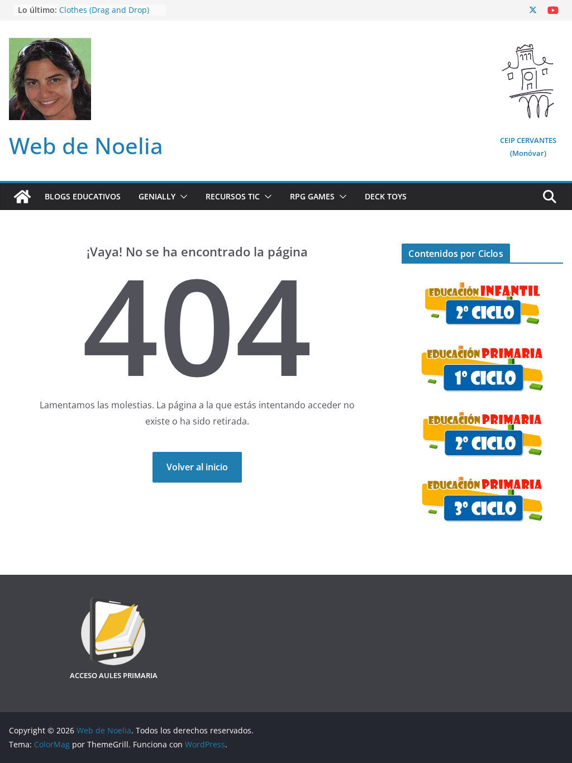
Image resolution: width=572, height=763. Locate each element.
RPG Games (312, 196)
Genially (157, 196)
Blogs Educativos (83, 196)
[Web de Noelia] (22, 196)
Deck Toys (386, 196)
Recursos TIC (233, 196)
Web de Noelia (86, 145)
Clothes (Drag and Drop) (104, 10)
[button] (181, 196)
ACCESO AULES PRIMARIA (114, 675)
